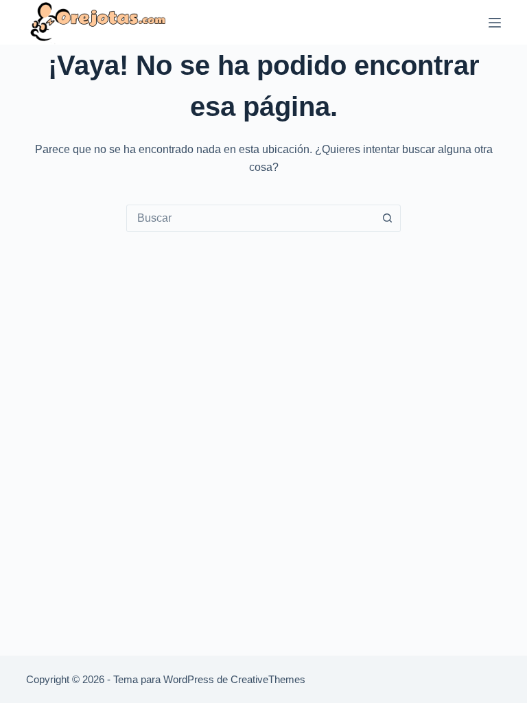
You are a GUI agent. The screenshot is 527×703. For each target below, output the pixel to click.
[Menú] (495, 22)
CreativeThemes (268, 679)
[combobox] (250, 218)
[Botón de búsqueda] (387, 218)
